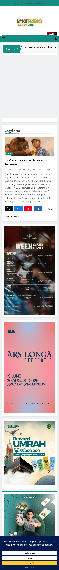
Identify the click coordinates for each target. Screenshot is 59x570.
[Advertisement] (29, 85)
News (9, 153)
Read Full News (12, 216)
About (17, 3)
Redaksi (10, 169)
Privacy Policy (28, 3)
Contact (40, 3)
